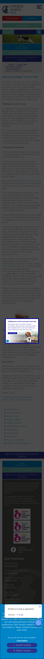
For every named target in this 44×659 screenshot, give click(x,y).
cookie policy (32, 619)
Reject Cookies (23, 651)
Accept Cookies (23, 645)
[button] (38, 622)
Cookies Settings (22, 640)
